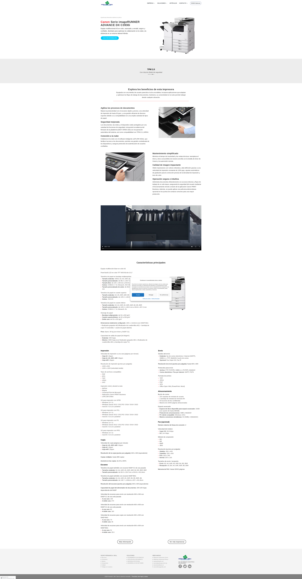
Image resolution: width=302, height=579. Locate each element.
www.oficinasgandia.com (160, 566)
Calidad (104, 565)
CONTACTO (182, 3)
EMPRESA (150, 3)
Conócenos (104, 559)
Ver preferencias (164, 294)
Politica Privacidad (155, 298)
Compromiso (105, 563)
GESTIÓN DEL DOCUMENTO (135, 559)
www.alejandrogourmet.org (160, 563)
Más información (125, 542)
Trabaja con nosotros (107, 566)
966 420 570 (5, 577)
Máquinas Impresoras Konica (161, 559)
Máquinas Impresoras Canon (161, 557)
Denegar (151, 294)
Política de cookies (147, 298)
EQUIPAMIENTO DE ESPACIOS (136, 557)
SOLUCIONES (161, 3)
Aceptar (138, 294)
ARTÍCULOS (173, 3)
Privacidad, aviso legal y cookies (140, 576)
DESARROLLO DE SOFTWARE (135, 563)
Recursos (104, 557)
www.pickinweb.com (159, 561)
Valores (103, 561)
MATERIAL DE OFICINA (134, 561)
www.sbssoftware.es (159, 565)
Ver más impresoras (177, 542)
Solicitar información (110, 38)
